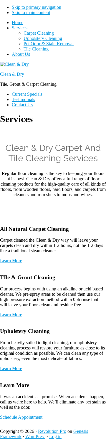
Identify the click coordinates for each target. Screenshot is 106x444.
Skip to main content (31, 12)
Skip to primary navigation (36, 7)
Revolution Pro (52, 431)
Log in (55, 436)
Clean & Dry (12, 74)
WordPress (35, 436)
